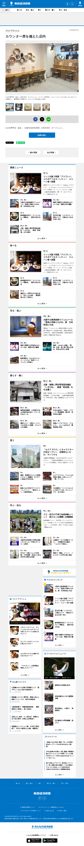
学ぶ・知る (63, 10)
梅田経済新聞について (28, 807)
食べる (19, 10)
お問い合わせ (50, 810)
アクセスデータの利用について (31, 810)
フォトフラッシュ (12, 30)
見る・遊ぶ (30, 10)
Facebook (67, 4)
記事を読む (42, 135)
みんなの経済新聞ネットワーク (42, 827)
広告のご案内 (62, 810)
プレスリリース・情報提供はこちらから (52, 807)
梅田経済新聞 (20, 4)
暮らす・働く (50, 10)
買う (39, 10)
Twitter (72, 4)
